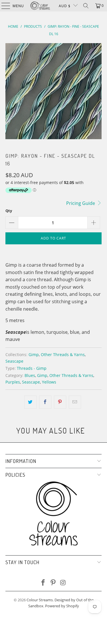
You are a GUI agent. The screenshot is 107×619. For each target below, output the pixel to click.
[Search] (85, 5)
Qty (8, 210)
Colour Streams (40, 599)
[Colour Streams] (40, 5)
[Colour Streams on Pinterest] (53, 583)
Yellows (49, 382)
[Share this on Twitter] (30, 402)
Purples (12, 382)
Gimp (34, 354)
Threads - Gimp (32, 368)
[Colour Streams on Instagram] (63, 583)
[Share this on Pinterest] (60, 402)
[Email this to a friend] (75, 402)
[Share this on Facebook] (45, 402)
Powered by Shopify (62, 605)
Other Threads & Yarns (63, 354)
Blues (30, 375)
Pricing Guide (81, 203)
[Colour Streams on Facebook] (43, 583)
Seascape (14, 361)
